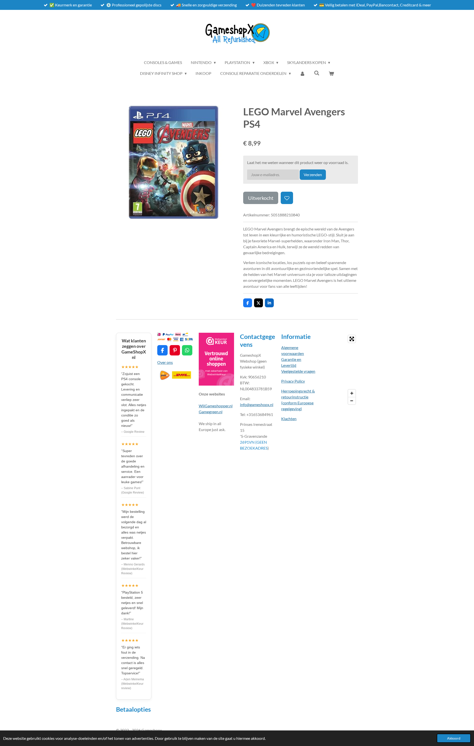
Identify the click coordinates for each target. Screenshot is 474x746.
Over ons (165, 362)
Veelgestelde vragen (298, 371)
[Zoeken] (317, 72)
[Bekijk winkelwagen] (331, 73)
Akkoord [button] (453, 738)
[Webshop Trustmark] (216, 384)
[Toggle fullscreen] (352, 339)
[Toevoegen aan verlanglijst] (287, 198)
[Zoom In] (352, 393)
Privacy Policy (293, 381)
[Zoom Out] (352, 400)
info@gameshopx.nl (256, 404)
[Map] (340, 370)
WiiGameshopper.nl (216, 405)
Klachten (288, 418)
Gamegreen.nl (210, 411)
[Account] (302, 73)
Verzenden (313, 174)
